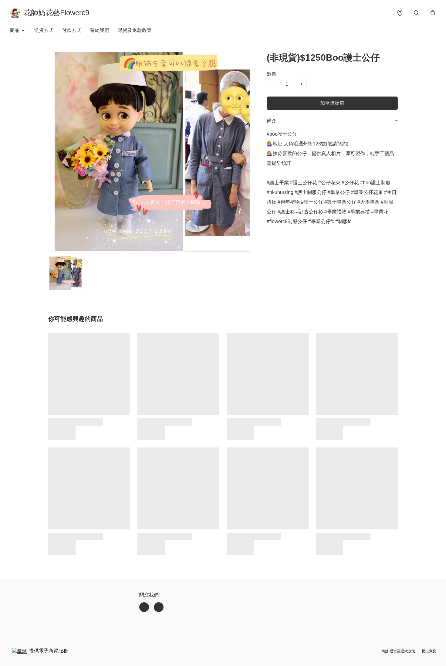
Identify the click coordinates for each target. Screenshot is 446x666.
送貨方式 (43, 30)
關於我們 (99, 30)
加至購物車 (332, 103)
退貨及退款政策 (135, 30)
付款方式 (71, 30)
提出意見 (429, 651)
